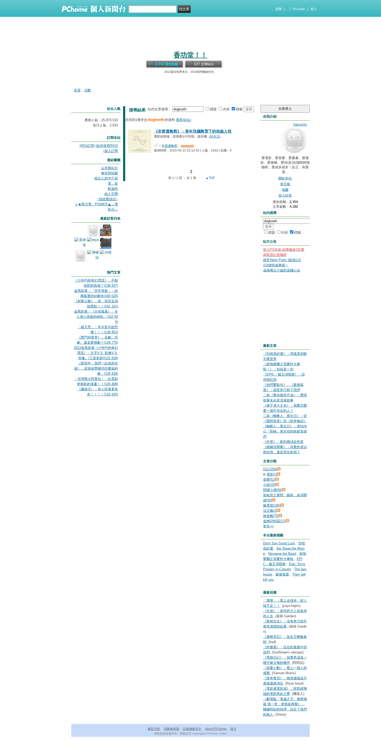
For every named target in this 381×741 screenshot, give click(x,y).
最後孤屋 (282, 574)
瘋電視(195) (272, 505)
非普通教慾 (169, 146)
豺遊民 (113, 189)
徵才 (233, 729)
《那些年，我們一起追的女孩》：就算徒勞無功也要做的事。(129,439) (96, 368)
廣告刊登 (153, 729)
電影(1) (271, 474)
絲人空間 (111, 194)
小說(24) (269, 485)
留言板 (285, 184)
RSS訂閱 (87, 146)
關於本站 (285, 178)
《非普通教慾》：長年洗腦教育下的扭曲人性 (193, 131)
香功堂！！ (190, 55)
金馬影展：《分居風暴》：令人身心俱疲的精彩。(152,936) (96, 317)
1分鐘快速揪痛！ (275, 265)
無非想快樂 (109, 173)
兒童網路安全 (192, 729)
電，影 (113, 183)
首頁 (77, 90)
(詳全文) (215, 136)
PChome (299, 9)
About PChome (216, 729)
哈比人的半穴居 (106, 178)
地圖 (285, 190)
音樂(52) (269, 479)
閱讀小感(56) (272, 490)
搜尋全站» (183, 120)
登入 (314, 9)
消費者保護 (171, 729)
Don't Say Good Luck (279, 543)
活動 (87, 90)
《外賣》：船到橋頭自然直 (283, 442)
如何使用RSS (106, 146)
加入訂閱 (111, 151)
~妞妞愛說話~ (107, 199)
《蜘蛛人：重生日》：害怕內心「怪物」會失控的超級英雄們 (285, 431)
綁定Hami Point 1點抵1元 (282, 260)
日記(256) (270, 469)
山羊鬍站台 (109, 168)
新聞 (279, 9)
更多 (268, 526)
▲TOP (210, 178)
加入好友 (285, 195)
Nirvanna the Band (282, 554)
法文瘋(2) (270, 511)
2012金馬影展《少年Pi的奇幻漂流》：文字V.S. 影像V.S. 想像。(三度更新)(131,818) (96, 353)
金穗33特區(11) (274, 521)
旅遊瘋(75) (271, 516)
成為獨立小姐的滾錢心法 (281, 270)
